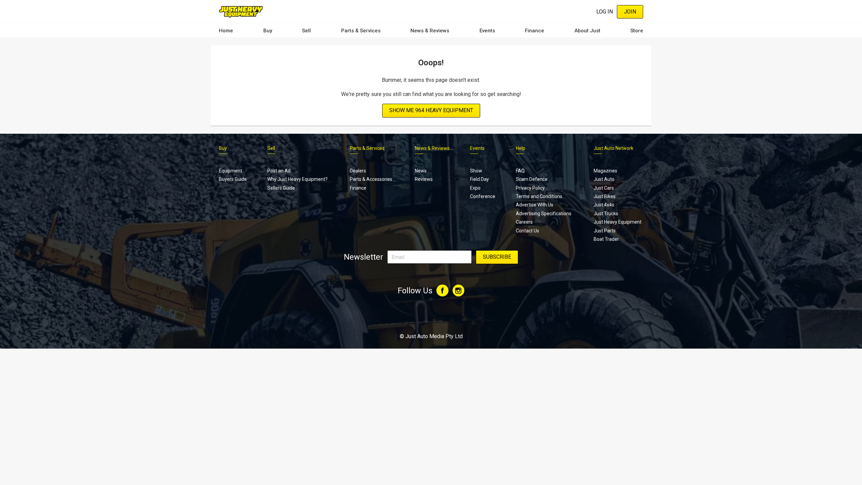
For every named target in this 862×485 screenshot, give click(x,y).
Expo (475, 188)
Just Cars (604, 188)
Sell (306, 31)
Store (636, 31)
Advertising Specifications (543, 213)
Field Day (479, 179)
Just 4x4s (604, 204)
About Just (587, 31)
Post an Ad (279, 170)
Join (630, 11)
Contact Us (527, 230)
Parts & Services (360, 31)
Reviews (424, 179)
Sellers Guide (281, 188)
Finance (534, 31)
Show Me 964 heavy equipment (431, 110)
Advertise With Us (534, 204)
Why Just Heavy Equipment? (297, 179)
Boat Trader (606, 239)
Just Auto (604, 179)
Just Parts (605, 230)
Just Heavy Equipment (617, 222)
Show (476, 170)
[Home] (241, 12)
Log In (604, 11)
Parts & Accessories (371, 179)
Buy (267, 31)
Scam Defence (532, 179)
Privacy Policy (530, 188)
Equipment (230, 170)
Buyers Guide (233, 179)
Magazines (605, 170)
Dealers (358, 170)
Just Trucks (606, 213)
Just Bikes (605, 196)
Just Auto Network (613, 148)
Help (520, 148)
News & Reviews (429, 31)
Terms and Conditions (539, 196)
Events (487, 31)
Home (226, 31)
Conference (482, 196)
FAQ (520, 170)
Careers (524, 222)
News (421, 170)
